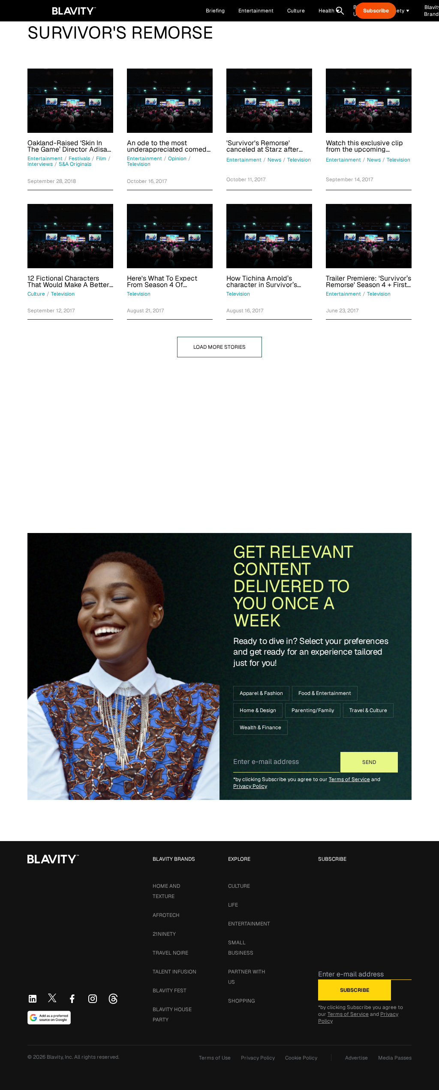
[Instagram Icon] (92, 999)
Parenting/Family (313, 710)
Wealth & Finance (260, 727)
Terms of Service (349, 779)
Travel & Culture (368, 710)
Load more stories (219, 347)
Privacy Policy (250, 786)
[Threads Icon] (113, 999)
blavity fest (169, 990)
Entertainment (249, 923)
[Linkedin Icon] (32, 999)
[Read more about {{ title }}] (70, 101)
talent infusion (174, 971)
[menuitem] (329, 10)
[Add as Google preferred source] (49, 1017)
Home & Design (258, 710)
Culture (239, 886)
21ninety (164, 934)
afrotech (166, 915)
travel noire (170, 952)
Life (233, 904)
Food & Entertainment (324, 693)
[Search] (340, 10)
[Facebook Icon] (72, 999)
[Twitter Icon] (52, 998)
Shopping (241, 1000)
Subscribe (376, 10)
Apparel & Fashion (261, 693)
